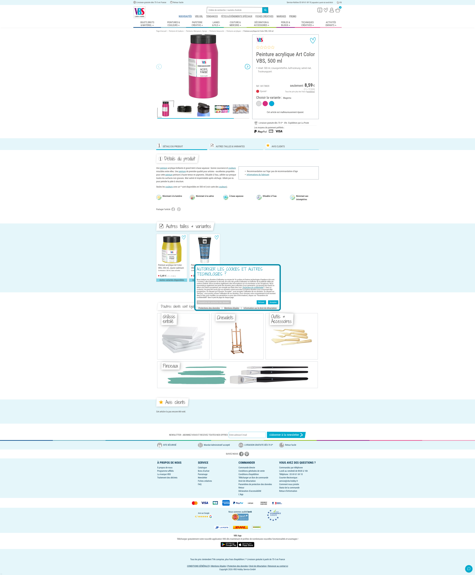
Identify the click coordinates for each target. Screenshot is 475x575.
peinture (163, 168)
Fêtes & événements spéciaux (236, 16)
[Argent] (258, 103)
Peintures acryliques (233, 31)
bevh (250, 511)
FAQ (200, 484)
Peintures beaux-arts (216, 31)
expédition (311, 91)
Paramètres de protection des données (255, 484)
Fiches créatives (264, 16)
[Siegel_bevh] (240, 517)
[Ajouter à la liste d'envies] (313, 40)
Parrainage (202, 474)
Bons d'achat (203, 471)
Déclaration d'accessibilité (249, 491)
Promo (292, 16)
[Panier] (338, 10)
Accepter (273, 302)
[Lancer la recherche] (265, 10)
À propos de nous (164, 467)
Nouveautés (185, 16)
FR (341, 2)
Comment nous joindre (289, 484)
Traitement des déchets (167, 477)
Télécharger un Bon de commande (253, 477)
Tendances (212, 16)
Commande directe (246, 467)
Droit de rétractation (247, 481)
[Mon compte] (332, 10)
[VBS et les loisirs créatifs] (139, 12)
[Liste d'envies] (326, 10)
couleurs (232, 168)
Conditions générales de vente (251, 471)
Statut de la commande (289, 487)
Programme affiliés (165, 471)
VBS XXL (199, 16)
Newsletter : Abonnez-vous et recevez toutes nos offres (198, 435)
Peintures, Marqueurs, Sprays (196, 31)
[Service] (320, 10)
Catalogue (202, 467)
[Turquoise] (271, 103)
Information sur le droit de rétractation (260, 308)
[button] (159, 66)
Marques (281, 16)
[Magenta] (265, 103)
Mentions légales (231, 308)
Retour (241, 487)
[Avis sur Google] (203, 515)
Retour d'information (288, 491)
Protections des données (209, 308)
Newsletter (202, 477)
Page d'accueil (161, 31)
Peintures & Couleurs (176, 31)
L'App (240, 494)
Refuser (261, 302)
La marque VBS (164, 474)
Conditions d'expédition (248, 474)
